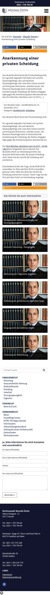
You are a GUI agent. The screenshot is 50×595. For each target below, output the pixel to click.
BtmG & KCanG (10, 406)
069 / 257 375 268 (14, 543)
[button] (9, 47)
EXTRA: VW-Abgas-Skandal (15, 421)
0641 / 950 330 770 (14, 563)
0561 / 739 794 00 (25, 5)
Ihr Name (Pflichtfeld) (10, 450)
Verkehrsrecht (10, 412)
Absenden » (9, 495)
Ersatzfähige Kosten (12, 418)
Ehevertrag (8, 380)
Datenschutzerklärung (11, 577)
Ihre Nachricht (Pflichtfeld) (12, 474)
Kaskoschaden (10, 432)
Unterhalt (8, 392)
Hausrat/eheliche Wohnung (15, 383)
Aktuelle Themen (30, 37)
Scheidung (30, 110)
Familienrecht (19, 110)
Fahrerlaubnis (10, 424)
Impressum (7, 574)
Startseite (17, 37)
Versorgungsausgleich (13, 395)
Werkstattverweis (11, 435)
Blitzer (6, 415)
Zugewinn (8, 398)
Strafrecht (8, 403)
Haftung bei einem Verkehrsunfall (18, 429)
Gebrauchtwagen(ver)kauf (15, 426)
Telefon (5, 466)
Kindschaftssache (11, 386)
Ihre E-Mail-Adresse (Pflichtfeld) (14, 458)
